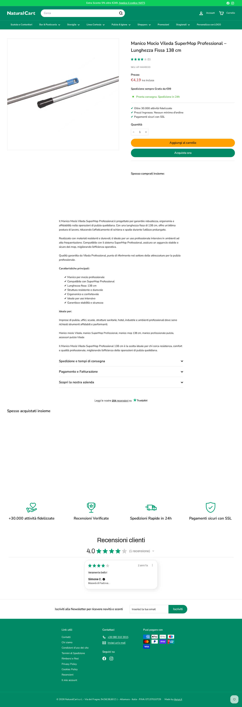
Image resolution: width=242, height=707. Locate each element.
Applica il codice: (132, 3)
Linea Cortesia (94, 24)
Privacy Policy (69, 664)
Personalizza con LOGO (209, 24)
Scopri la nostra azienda (76, 382)
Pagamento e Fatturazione (78, 371)
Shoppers (142, 24)
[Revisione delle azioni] (152, 565)
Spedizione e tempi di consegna (82, 361)
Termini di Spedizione (73, 653)
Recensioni (67, 674)
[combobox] (83, 13)
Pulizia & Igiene (120, 24)
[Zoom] (63, 94)
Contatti (66, 637)
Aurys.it (178, 699)
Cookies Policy (70, 669)
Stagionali (181, 24)
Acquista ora (183, 153)
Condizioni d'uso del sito (75, 647)
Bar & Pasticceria (48, 24)
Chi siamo (67, 642)
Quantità (136, 125)
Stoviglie (72, 24)
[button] (153, 551)
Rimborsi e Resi (70, 658)
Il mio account (69, 680)
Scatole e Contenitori (21, 24)
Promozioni (163, 24)
